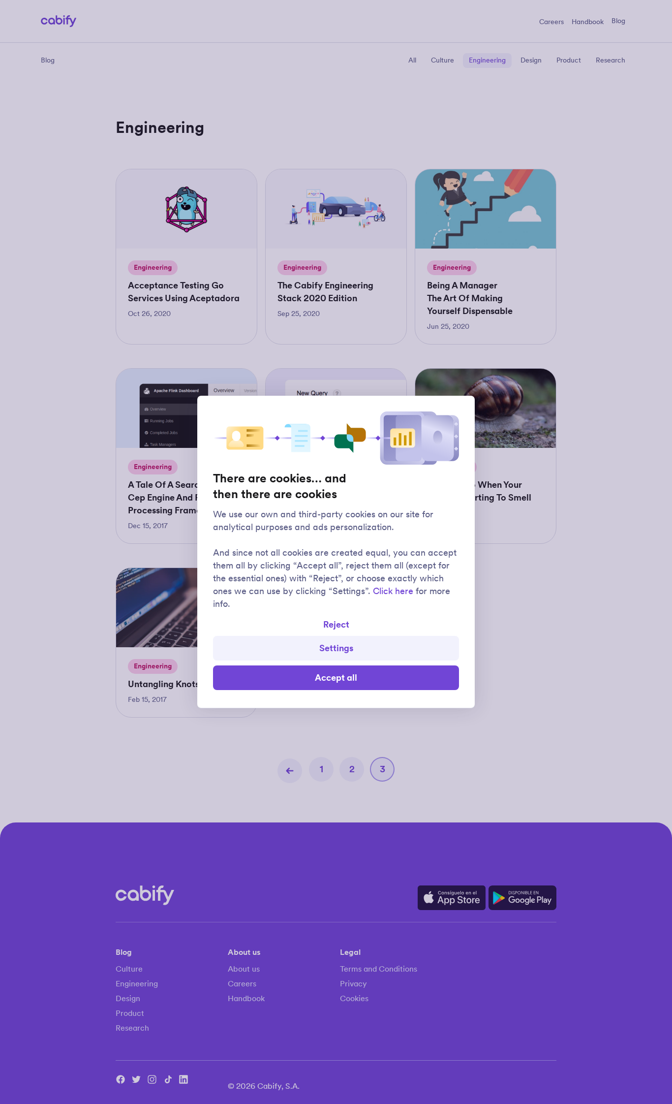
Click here (393, 591)
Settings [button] (336, 648)
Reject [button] (336, 624)
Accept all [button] (336, 677)
